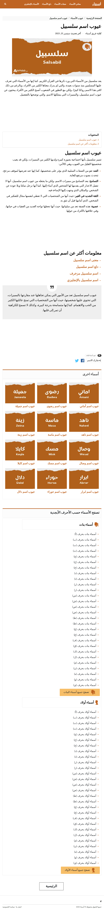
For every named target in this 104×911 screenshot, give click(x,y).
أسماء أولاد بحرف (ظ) (84, 801)
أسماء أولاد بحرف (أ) (85, 712)
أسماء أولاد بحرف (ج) (85, 734)
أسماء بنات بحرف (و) (85, 679)
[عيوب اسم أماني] (84, 392)
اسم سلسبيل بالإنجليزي (82, 280)
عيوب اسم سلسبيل (88, 140)
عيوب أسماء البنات (91, 355)
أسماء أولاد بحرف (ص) (84, 785)
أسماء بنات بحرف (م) (85, 663)
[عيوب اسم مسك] (52, 450)
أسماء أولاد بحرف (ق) (84, 824)
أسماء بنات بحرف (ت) (84, 545)
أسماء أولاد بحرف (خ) (85, 745)
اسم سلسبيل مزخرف (84, 273)
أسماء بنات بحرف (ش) (84, 601)
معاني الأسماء (75, 4)
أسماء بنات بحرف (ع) (85, 629)
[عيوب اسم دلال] (20, 478)
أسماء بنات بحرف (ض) (84, 612)
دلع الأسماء (46, 4)
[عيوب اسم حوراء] (52, 478)
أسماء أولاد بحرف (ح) (85, 740)
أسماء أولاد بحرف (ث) (84, 729)
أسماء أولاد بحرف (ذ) (85, 757)
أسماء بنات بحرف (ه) (85, 674)
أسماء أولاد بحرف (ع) (85, 807)
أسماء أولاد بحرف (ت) (84, 723)
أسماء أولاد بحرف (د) (85, 751)
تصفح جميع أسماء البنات (77, 692)
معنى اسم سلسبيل (85, 260)
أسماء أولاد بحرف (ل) (85, 835)
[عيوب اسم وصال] (84, 450)
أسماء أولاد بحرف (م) (85, 841)
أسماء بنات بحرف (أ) (85, 534)
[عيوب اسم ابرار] (84, 478)
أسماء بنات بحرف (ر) (85, 584)
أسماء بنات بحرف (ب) (84, 540)
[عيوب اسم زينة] (20, 421)
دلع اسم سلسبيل (87, 267)
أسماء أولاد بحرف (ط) (84, 796)
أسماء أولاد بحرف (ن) (85, 846)
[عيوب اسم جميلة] (20, 392)
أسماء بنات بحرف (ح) (85, 562)
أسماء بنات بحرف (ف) (84, 640)
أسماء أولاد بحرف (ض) (84, 790)
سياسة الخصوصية (9, 907)
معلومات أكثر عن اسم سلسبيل (82, 144)
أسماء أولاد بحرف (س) (84, 773)
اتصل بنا (19, 907)
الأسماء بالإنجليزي (31, 4)
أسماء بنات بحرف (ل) (84, 657)
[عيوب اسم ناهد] (84, 421)
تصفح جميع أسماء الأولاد (78, 870)
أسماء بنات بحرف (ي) (84, 685)
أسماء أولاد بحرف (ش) (84, 779)
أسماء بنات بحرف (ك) (84, 651)
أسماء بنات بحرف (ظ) (84, 624)
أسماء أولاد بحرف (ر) (85, 762)
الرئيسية (51, 886)
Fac (100, 901)
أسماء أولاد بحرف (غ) (85, 813)
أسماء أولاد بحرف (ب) (84, 717)
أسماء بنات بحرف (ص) (84, 607)
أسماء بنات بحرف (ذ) (85, 579)
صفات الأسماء (60, 4)
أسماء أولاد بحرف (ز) (85, 768)
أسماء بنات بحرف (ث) (84, 551)
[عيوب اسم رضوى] (52, 392)
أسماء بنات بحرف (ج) (85, 556)
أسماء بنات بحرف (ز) (85, 590)
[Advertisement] (52, 115)
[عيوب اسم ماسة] (52, 421)
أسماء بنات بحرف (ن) (84, 668)
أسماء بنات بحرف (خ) (85, 568)
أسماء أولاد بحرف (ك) (84, 829)
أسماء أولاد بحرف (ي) (84, 863)
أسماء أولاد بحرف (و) (85, 857)
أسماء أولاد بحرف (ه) (85, 852)
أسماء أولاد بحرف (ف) (84, 818)
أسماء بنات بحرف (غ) (85, 635)
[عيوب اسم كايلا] (20, 450)
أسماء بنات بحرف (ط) (84, 618)
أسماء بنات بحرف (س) (84, 596)
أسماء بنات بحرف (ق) (84, 646)
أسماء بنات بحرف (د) (85, 573)
